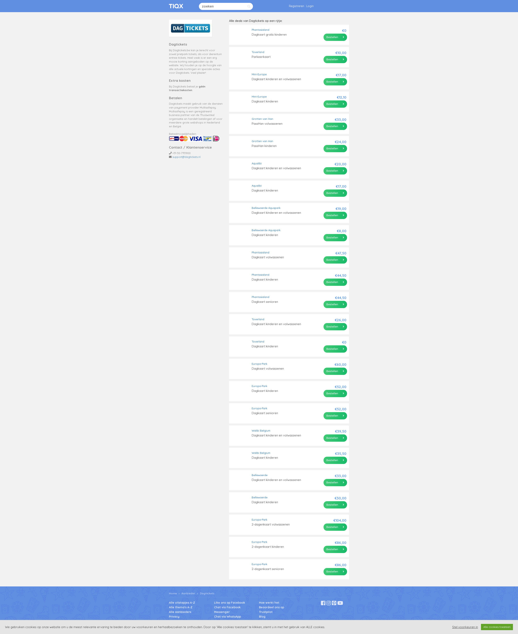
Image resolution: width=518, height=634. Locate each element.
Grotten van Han (262, 118)
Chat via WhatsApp (227, 616)
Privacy (174, 616)
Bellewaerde (259, 475)
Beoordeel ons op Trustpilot (271, 609)
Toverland (258, 52)
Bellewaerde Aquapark (266, 208)
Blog (262, 616)
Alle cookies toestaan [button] (497, 627)
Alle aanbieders (180, 612)
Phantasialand (260, 29)
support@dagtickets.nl (186, 156)
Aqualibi (257, 163)
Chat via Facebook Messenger (227, 609)
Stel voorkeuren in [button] (465, 627)
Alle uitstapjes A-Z (182, 602)
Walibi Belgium (261, 430)
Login (310, 6)
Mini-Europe (259, 74)
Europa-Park (259, 363)
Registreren (296, 6)
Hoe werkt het (269, 602)
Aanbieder (188, 593)
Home (173, 593)
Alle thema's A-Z (180, 607)
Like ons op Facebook (229, 602)
